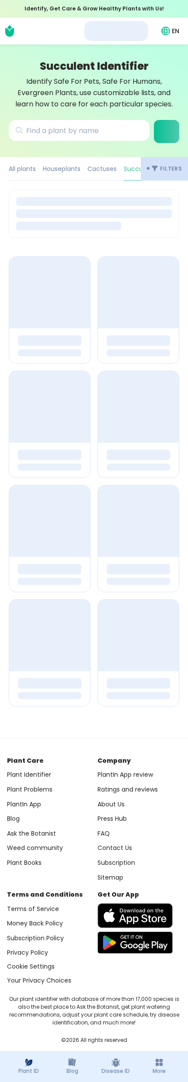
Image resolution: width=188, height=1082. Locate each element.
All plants (22, 168)
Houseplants (61, 168)
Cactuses (102, 168)
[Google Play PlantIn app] (135, 942)
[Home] (9, 31)
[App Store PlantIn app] (135, 915)
